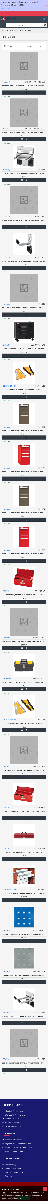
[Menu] (38, 19)
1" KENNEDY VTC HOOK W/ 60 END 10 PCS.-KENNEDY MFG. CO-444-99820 (24, 261)
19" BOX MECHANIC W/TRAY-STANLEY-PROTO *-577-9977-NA (24, 811)
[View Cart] (44, 19)
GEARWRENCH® (9, 386)
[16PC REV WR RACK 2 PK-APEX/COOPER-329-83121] (24, 706)
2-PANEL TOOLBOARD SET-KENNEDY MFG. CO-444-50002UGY (24, 975)
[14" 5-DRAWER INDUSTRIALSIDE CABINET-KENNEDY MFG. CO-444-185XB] (24, 414)
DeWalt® (6, 345)
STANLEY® (7, 679)
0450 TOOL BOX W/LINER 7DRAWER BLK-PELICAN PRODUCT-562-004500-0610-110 (24, 132)
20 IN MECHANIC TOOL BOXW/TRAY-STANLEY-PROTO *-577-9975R (24, 1063)
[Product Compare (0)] (10, 46)
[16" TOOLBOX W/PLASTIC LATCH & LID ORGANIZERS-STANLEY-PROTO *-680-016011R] (24, 665)
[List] (7, 46)
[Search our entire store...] (45, 25)
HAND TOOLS (12, 30)
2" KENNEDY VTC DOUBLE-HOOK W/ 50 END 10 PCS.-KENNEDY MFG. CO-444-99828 (24, 1016)
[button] (22, 92)
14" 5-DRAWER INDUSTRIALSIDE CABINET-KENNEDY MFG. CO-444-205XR (24, 554)
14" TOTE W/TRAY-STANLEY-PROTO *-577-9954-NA (24, 595)
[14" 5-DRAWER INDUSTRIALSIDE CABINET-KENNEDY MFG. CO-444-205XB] (24, 495)
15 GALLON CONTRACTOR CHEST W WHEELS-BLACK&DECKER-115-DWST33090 (24, 642)
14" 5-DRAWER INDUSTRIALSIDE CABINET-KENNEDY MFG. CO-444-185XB (24, 431)
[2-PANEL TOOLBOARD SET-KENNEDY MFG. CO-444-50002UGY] (24, 958)
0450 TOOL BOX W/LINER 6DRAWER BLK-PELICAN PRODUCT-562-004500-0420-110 (24, 86)
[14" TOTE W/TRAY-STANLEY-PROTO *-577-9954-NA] (24, 578)
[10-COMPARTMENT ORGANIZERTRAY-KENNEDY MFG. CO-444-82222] (24, 288)
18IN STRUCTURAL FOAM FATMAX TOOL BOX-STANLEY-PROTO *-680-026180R (24, 770)
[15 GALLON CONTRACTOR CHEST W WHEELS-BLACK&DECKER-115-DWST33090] (24, 622)
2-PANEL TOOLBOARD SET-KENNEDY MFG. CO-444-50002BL (24, 934)
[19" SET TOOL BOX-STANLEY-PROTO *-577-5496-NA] (24, 835)
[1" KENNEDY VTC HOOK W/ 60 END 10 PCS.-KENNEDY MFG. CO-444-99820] (24, 244)
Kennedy (6, 169)
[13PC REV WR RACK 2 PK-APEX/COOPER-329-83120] (24, 373)
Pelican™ (6, 82)
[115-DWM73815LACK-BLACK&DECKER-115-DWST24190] (24, 331)
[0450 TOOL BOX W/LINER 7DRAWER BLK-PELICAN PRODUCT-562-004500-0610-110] (24, 112)
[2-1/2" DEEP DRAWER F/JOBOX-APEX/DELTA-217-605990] (24, 876)
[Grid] (5, 46)
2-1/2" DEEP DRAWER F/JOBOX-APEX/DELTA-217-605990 (24, 893)
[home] (3, 30)
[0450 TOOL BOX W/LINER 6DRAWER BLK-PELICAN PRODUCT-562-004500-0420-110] (24, 66)
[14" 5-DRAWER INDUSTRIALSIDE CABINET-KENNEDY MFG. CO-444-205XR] (24, 537)
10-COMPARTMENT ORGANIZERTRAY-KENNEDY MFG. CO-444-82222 (24, 308)
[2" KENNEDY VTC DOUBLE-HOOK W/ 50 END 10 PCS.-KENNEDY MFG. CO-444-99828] (24, 999)
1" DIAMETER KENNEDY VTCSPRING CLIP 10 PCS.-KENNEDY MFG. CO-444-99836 (24, 220)
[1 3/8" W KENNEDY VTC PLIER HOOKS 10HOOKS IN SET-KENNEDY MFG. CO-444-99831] (24, 156)
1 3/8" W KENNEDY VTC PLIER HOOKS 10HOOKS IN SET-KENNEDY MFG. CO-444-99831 (24, 173)
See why (5, 8)
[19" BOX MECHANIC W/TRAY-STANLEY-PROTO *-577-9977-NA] (24, 794)
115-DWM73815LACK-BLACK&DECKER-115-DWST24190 (24, 349)
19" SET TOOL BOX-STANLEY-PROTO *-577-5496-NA (24, 852)
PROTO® (6, 591)
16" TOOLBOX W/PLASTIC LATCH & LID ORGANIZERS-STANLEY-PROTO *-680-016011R (24, 683)
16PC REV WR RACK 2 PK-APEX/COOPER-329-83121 (24, 724)
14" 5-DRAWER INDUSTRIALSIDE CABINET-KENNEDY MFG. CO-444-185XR (24, 472)
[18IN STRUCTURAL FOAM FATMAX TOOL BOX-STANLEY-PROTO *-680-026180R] (24, 750)
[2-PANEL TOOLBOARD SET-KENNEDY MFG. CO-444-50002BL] (24, 917)
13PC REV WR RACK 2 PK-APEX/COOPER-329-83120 (24, 390)
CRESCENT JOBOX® (11, 889)
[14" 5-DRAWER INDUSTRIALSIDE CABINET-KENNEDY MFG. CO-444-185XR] (24, 454)
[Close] (46, 5)
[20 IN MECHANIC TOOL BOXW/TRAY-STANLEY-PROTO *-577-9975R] (24, 1043)
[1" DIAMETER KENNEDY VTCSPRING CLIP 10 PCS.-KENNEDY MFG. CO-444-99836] (24, 200)
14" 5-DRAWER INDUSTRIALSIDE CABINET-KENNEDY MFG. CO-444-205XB (24, 513)
